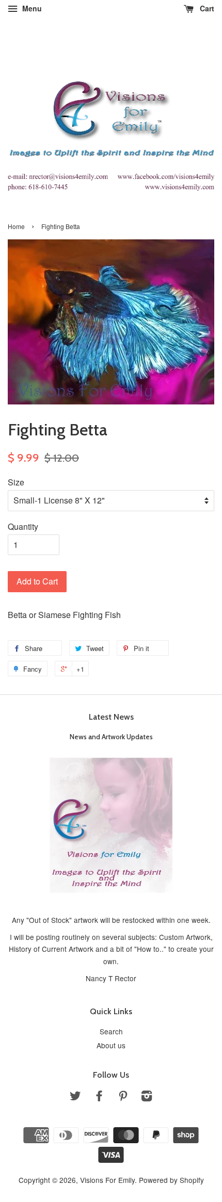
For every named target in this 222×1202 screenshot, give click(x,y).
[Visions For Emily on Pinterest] (123, 1097)
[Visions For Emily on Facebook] (99, 1097)
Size (16, 482)
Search (111, 1031)
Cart (206, 8)
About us (111, 1045)
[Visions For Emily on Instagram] (146, 1097)
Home (16, 226)
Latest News (111, 717)
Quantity (23, 526)
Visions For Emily (107, 1180)
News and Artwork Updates (111, 737)
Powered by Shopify (171, 1180)
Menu (31, 8)
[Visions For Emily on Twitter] (75, 1097)
